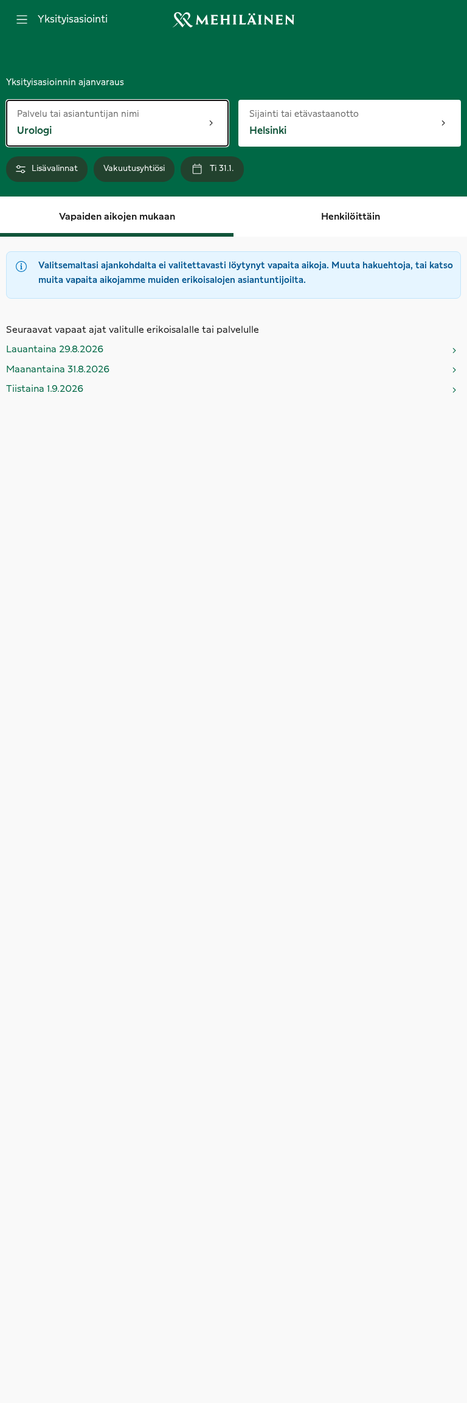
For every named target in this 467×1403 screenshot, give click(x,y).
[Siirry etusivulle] (233, 19)
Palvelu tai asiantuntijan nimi (78, 113)
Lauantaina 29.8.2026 (54, 349)
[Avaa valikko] (22, 19)
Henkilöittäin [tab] (350, 216)
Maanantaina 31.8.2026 (57, 369)
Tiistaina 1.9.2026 (44, 389)
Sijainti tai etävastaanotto (304, 113)
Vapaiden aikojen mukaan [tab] (117, 216)
